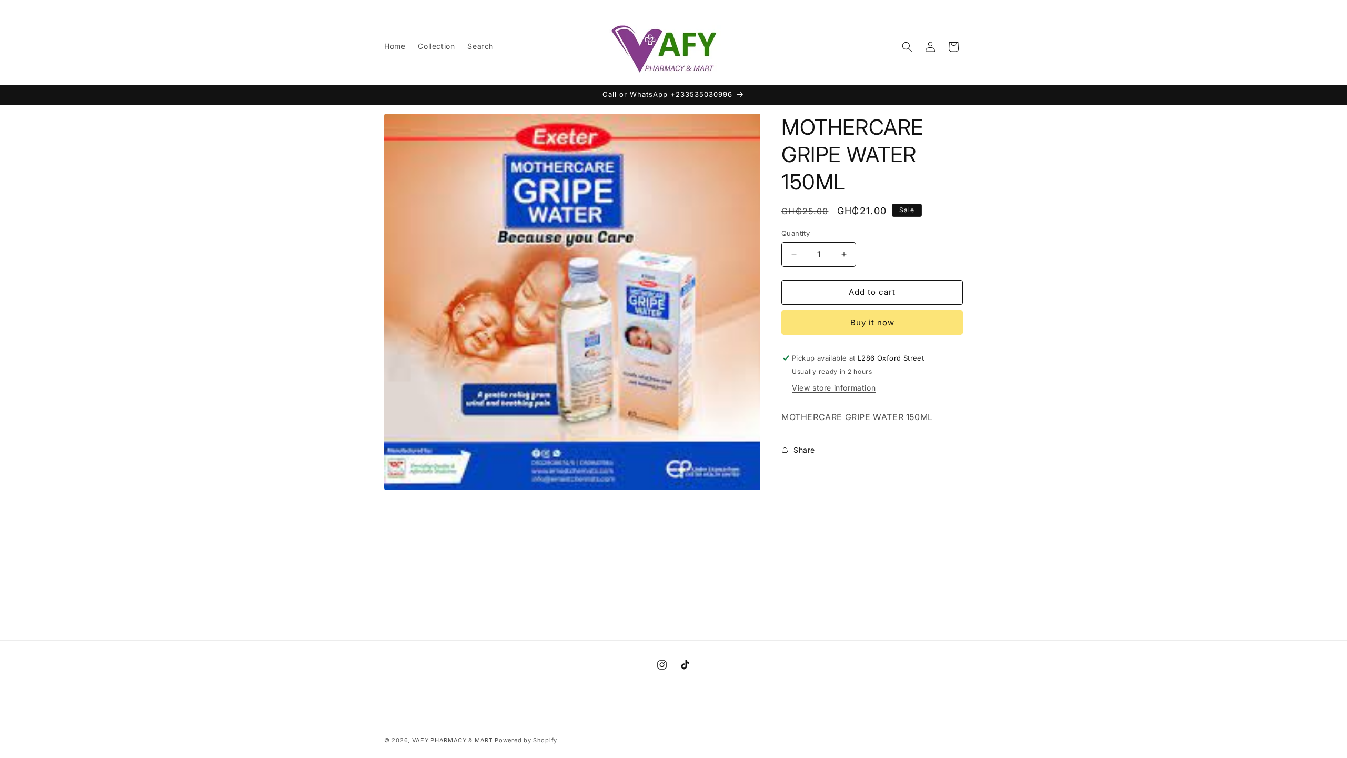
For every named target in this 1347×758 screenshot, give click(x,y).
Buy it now (872, 322)
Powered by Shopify (526, 740)
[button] (907, 46)
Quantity (795, 233)
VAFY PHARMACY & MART (452, 740)
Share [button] (804, 449)
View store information (834, 387)
